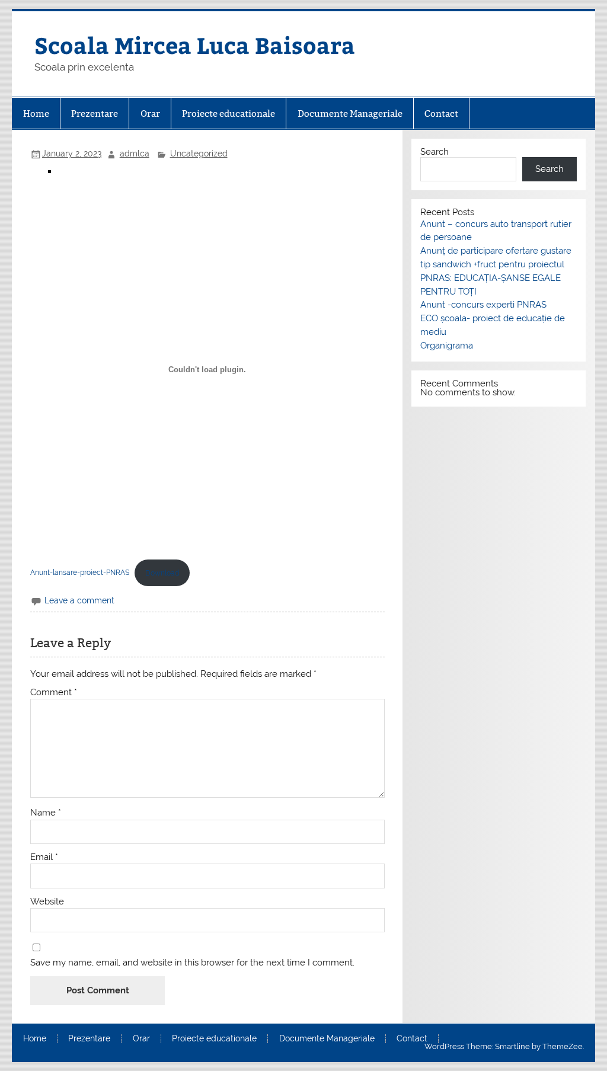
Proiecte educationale (228, 113)
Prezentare (94, 113)
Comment (53, 692)
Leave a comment (79, 600)
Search (434, 151)
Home (36, 113)
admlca (134, 153)
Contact (441, 113)
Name (45, 812)
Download (162, 573)
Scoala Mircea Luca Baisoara (194, 45)
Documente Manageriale (350, 113)
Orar (150, 113)
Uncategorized (199, 153)
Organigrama (446, 345)
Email (44, 857)
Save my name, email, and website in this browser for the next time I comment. (192, 962)
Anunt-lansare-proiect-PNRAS (79, 573)
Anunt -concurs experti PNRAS (483, 304)
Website (47, 901)
